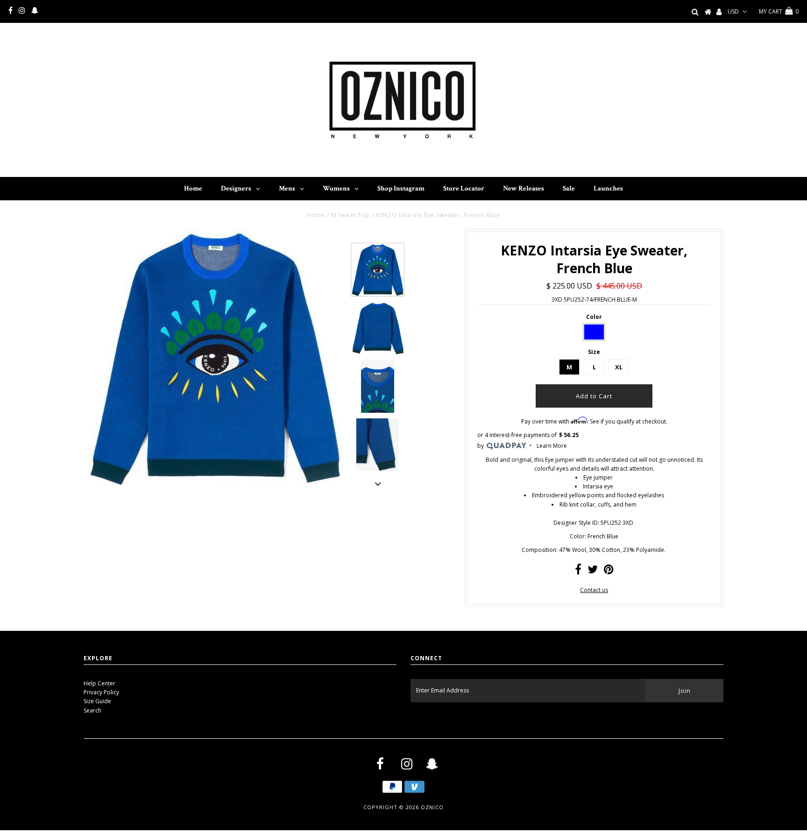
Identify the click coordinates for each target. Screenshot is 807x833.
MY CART (779, 11)
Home (316, 215)
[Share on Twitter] (593, 571)
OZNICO (432, 807)
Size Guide (97, 701)
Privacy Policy (101, 692)
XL (619, 367)
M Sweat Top (350, 215)
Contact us (594, 590)
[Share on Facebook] (578, 571)
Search (92, 710)
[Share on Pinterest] (609, 571)
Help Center (99, 683)
